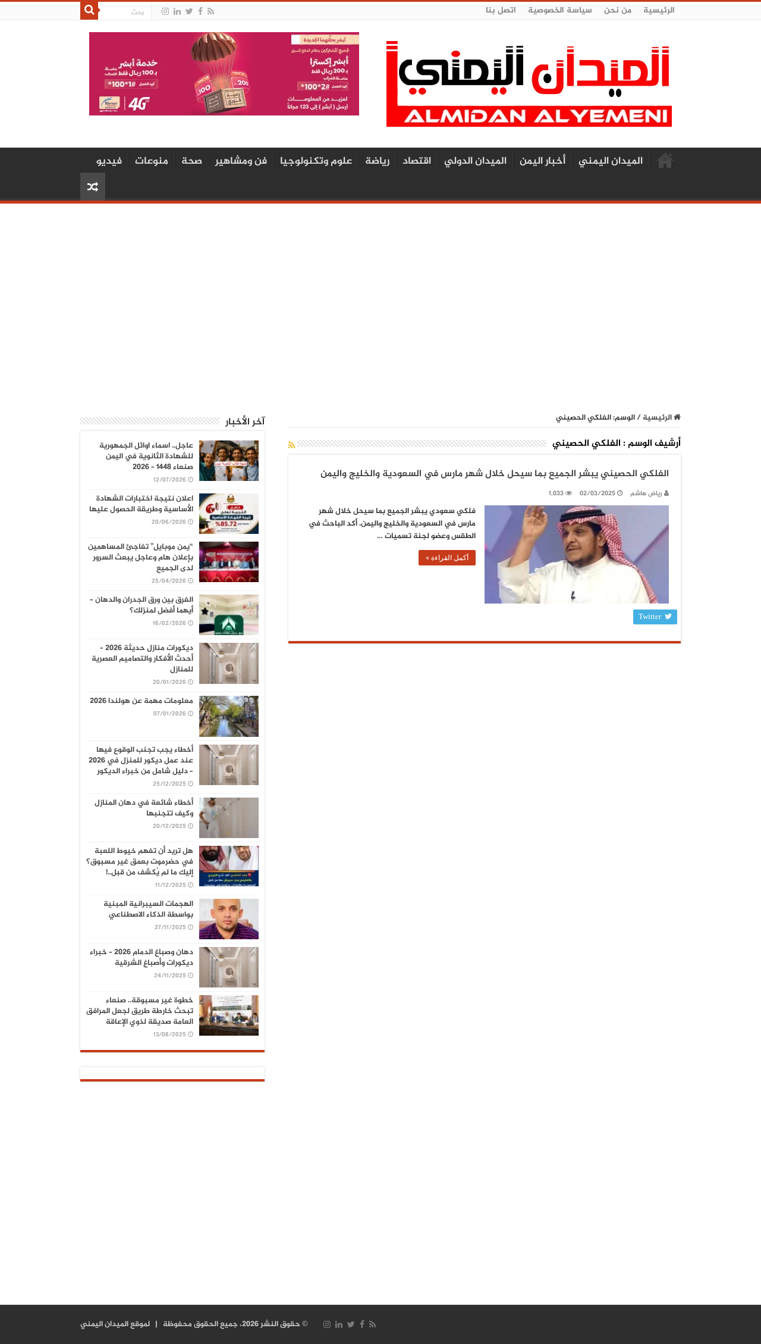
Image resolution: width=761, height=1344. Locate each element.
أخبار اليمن (542, 161)
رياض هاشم (646, 493)
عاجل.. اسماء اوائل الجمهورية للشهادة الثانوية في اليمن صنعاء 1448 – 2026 (146, 456)
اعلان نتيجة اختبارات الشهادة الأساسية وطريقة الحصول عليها (141, 504)
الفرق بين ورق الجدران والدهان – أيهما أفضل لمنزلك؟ (141, 605)
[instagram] (165, 11)
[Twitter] (189, 11)
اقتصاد (416, 161)
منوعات (151, 161)
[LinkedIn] (177, 11)
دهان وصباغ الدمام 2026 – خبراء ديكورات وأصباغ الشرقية (141, 958)
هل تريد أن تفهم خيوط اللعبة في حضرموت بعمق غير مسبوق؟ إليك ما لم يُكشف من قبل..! (139, 862)
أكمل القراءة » (447, 558)
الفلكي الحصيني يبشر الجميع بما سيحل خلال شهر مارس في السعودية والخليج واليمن (494, 474)
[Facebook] (200, 11)
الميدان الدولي (475, 161)
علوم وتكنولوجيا (316, 161)
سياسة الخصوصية (560, 10)
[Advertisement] (380, 301)
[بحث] (89, 11)
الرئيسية (659, 10)
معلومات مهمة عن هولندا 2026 (141, 701)
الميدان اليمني (610, 161)
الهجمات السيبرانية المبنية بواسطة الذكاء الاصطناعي (148, 909)
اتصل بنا (501, 10)
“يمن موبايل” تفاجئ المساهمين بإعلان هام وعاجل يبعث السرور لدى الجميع (140, 557)
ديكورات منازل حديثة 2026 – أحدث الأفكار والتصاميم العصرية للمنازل (142, 659)
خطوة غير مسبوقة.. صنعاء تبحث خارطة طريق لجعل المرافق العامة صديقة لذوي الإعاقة (139, 1011)
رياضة (377, 161)
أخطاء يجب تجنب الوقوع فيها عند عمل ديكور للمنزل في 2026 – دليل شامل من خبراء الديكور (141, 760)
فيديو (109, 161)
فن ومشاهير (241, 161)
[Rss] (210, 11)
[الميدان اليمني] (529, 89)
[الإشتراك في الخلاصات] (291, 446)
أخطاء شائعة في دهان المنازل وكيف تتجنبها (144, 808)
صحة (191, 161)
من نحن (617, 10)
